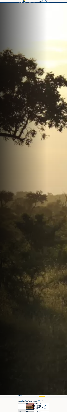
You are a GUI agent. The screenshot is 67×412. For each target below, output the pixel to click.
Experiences (25, 2)
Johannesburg (39, 400)
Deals (36, 395)
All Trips (22, 395)
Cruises (24, 395)
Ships (32, 395)
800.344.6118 (46, 1)
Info (37, 395)
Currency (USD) (43, 0)
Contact (38, 2)
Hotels (34, 395)
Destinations (20, 2)
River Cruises (30, 395)
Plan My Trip (34, 2)
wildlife (35, 399)
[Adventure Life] (22, 1)
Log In (45, 0)
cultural (30, 399)
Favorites (47, 0)
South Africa (20, 395)
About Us (30, 2)
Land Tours (27, 395)
